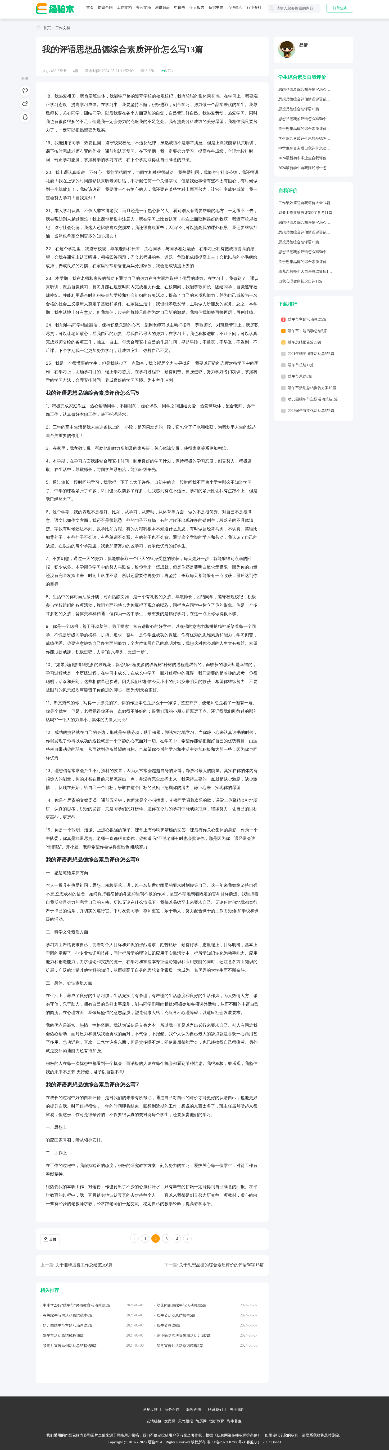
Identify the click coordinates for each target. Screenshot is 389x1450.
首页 (90, 8)
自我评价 (287, 190)
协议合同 (105, 8)
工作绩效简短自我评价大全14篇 (304, 203)
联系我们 (215, 1410)
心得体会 (235, 8)
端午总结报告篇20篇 (304, 342)
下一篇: (171, 1265)
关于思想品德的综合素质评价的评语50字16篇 (221, 1265)
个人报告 (196, 8)
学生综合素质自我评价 (302, 77)
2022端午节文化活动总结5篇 (311, 411)
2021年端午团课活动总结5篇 (311, 354)
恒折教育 (216, 1421)
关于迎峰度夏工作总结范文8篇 (83, 1265)
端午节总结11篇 (301, 365)
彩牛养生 (234, 1421)
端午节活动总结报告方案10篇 (312, 388)
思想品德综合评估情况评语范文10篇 (308, 99)
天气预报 (185, 1421)
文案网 (169, 1421)
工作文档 (124, 8)
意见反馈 (150, 1410)
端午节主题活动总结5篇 (307, 319)
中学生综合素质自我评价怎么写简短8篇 (310, 148)
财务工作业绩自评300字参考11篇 (305, 213)
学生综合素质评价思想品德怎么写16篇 (309, 138)
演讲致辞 (162, 8)
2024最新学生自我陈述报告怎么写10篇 (309, 168)
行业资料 (254, 8)
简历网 (201, 1421)
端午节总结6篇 (300, 376)
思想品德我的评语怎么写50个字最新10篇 (311, 119)
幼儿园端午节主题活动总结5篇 (313, 399)
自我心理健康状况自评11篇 (300, 281)
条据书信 (216, 8)
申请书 (179, 8)
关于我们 (237, 1410)
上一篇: (47, 1265)
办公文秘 (143, 8)
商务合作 (172, 1410)
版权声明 (193, 1410)
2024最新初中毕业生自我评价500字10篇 (310, 158)
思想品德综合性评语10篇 (298, 109)
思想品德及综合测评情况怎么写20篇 (308, 89)
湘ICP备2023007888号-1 (226, 1442)
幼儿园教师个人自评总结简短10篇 (306, 272)
